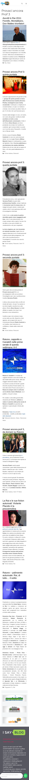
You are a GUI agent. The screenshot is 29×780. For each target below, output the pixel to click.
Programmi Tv (8, 687)
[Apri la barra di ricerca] (22, 4)
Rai (5, 63)
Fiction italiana (9, 153)
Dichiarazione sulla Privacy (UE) (12, 739)
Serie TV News (17, 492)
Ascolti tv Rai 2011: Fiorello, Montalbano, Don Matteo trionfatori (13, 21)
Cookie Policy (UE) (8, 741)
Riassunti (16, 153)
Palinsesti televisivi (10, 418)
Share (8, 63)
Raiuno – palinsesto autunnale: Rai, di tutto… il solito (12, 575)
